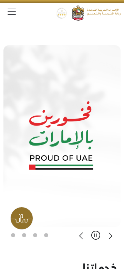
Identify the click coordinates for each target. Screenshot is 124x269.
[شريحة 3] (24, 235)
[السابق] (110, 235)
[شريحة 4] (13, 235)
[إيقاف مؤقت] (95, 235)
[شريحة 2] (35, 235)
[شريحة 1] (46, 235)
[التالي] (81, 235)
